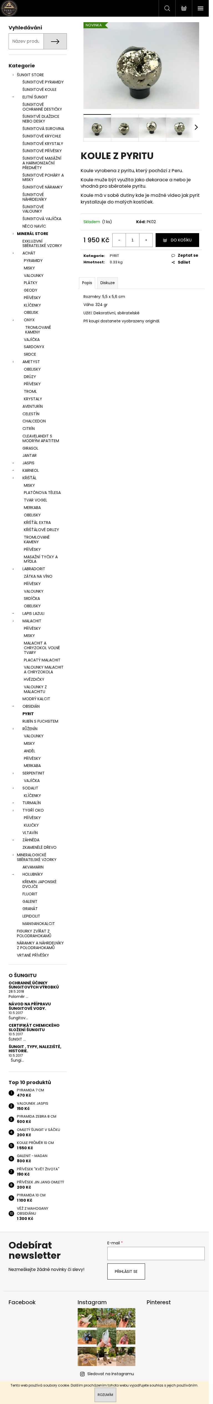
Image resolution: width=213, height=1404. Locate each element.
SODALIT (30, 788)
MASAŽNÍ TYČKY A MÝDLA (41, 559)
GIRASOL (30, 448)
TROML (30, 391)
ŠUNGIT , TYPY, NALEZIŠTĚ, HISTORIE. (35, 1049)
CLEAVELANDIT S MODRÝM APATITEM (40, 438)
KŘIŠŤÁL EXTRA (37, 522)
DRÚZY (30, 376)
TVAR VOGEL (35, 500)
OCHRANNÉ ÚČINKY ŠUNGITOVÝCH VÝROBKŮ (34, 985)
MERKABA (32, 507)
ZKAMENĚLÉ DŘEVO (39, 847)
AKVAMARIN (33, 867)
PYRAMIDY (33, 260)
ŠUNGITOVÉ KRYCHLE (41, 136)
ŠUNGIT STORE (30, 75)
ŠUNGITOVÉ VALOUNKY (33, 209)
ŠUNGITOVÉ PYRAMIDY (43, 82)
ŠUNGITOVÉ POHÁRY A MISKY (43, 177)
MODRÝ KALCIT (36, 699)
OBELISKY (32, 369)
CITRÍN (28, 428)
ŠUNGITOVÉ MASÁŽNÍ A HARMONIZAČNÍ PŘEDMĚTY (41, 163)
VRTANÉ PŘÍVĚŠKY (33, 955)
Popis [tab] (87, 283)
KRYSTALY (33, 399)
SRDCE (30, 354)
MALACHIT (31, 621)
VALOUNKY (34, 275)
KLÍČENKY (32, 305)
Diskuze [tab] (107, 283)
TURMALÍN (31, 803)
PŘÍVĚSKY (32, 297)
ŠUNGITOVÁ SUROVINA (43, 128)
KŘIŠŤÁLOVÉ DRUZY (41, 529)
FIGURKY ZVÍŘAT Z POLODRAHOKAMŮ (34, 933)
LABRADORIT (33, 569)
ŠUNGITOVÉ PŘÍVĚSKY (42, 151)
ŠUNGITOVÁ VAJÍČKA (41, 218)
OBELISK (31, 312)
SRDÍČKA (32, 598)
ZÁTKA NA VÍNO (38, 576)
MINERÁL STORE (32, 233)
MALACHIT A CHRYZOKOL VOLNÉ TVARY (42, 647)
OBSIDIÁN (31, 706)
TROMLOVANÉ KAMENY (38, 330)
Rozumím (105, 1394)
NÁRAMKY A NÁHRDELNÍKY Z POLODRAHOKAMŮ (40, 945)
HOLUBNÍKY (32, 874)
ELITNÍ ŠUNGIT (35, 97)
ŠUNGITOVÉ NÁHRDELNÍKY (34, 197)
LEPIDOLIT (31, 916)
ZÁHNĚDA (30, 840)
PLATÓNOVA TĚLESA (42, 492)
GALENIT (29, 901)
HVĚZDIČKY (34, 679)
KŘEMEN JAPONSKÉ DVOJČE (39, 884)
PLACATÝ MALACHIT (42, 660)
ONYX (29, 320)
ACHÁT (29, 253)
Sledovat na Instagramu (110, 1374)
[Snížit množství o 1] (119, 240)
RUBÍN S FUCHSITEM (40, 721)
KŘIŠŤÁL (29, 478)
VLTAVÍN (30, 832)
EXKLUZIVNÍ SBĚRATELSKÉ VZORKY (42, 243)
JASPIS (28, 463)
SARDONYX (34, 347)
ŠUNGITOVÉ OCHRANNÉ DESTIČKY (42, 107)
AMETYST (31, 362)
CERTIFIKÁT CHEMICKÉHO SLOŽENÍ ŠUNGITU (34, 1027)
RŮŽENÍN (29, 729)
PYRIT (28, 714)
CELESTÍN (30, 414)
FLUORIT (29, 894)
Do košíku (181, 240)
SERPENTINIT (33, 773)
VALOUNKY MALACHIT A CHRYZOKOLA (44, 669)
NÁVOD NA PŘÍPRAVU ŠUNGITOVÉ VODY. (30, 1006)
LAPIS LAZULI (33, 613)
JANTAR (29, 455)
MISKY (29, 268)
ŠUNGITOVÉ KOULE (39, 89)
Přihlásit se (126, 1271)
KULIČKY (31, 825)
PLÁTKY (30, 283)
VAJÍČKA (32, 339)
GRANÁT (30, 908)
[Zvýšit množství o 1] (146, 240)
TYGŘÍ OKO (33, 810)
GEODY (30, 290)
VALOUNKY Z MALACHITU (35, 689)
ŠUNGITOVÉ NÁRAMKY (42, 187)
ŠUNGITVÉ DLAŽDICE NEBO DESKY (40, 119)
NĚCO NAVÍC (34, 226)
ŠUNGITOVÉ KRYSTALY (42, 143)
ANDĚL (29, 751)
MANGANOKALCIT (38, 923)
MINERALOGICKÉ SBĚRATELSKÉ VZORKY (37, 857)
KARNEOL (30, 470)
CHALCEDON (34, 421)
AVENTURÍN (32, 406)
